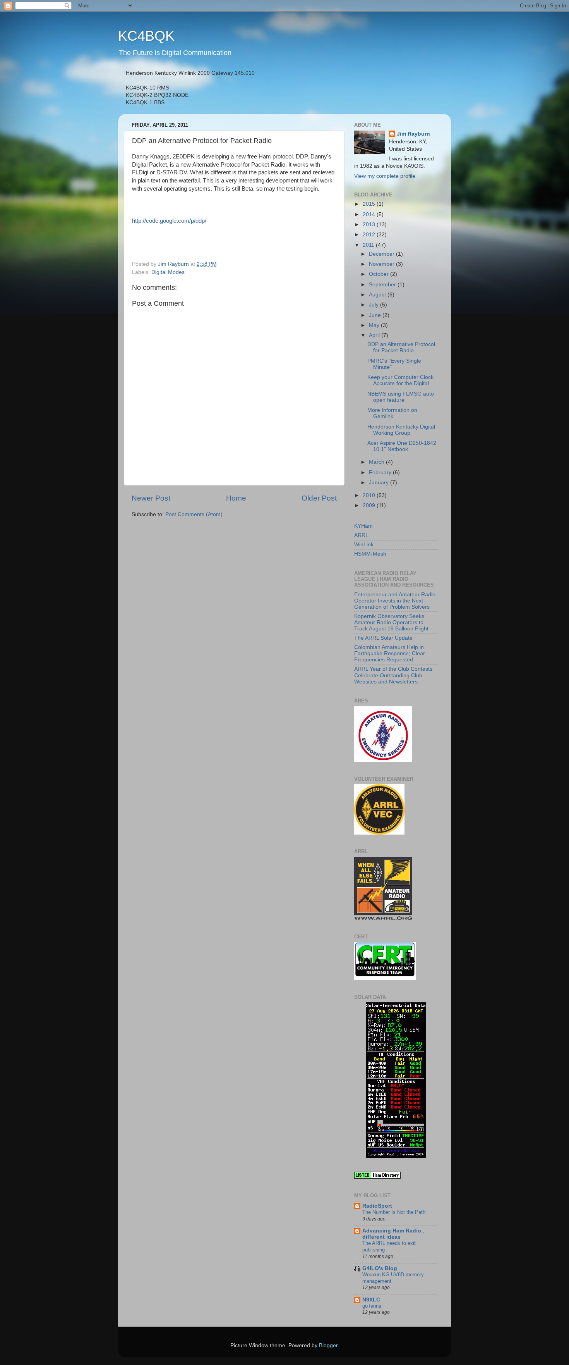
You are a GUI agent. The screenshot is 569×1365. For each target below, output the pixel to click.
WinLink (364, 544)
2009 (370, 505)
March (377, 462)
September (383, 284)
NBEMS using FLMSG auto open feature (400, 397)
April (375, 335)
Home (236, 498)
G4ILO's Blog (379, 1268)
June (375, 315)
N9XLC (371, 1300)
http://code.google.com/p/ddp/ (169, 221)
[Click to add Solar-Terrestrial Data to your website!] (396, 1156)
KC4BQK (146, 36)
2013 (370, 224)
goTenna (371, 1306)
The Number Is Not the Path (393, 1212)
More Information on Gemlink (392, 413)
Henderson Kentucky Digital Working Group (401, 430)
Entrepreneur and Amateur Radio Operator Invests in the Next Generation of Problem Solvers (394, 601)
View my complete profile (384, 176)
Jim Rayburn (413, 134)
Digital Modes (168, 272)
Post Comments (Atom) (194, 514)
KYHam (363, 526)
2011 (369, 245)
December (382, 254)
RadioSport (377, 1206)
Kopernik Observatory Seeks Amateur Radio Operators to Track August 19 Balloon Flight (391, 622)
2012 (370, 235)
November (382, 264)
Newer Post (151, 498)
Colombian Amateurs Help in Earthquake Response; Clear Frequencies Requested (389, 653)
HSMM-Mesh (370, 554)
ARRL (361, 535)
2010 (370, 495)
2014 (370, 214)
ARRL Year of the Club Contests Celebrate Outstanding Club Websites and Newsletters (393, 675)
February (381, 472)
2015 (370, 204)
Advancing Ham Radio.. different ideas (393, 1234)
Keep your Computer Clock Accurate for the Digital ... (401, 380)
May (375, 325)
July (374, 305)
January (379, 482)
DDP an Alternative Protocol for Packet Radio (401, 347)
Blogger (328, 1345)
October (379, 274)
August (378, 295)
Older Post (319, 498)
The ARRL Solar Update (383, 638)
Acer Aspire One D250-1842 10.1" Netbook (401, 446)
